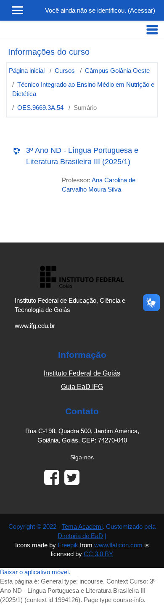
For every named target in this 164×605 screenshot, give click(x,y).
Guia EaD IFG (82, 386)
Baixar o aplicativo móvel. (35, 572)
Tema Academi (82, 526)
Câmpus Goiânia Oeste (117, 70)
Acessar (141, 10)
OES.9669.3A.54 (40, 107)
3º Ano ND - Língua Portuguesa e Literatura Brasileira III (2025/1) (82, 156)
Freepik (68, 545)
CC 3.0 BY (98, 554)
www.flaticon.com (118, 545)
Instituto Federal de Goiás (82, 373)
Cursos (65, 70)
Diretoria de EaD (80, 536)
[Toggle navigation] (152, 29)
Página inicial (27, 70)
